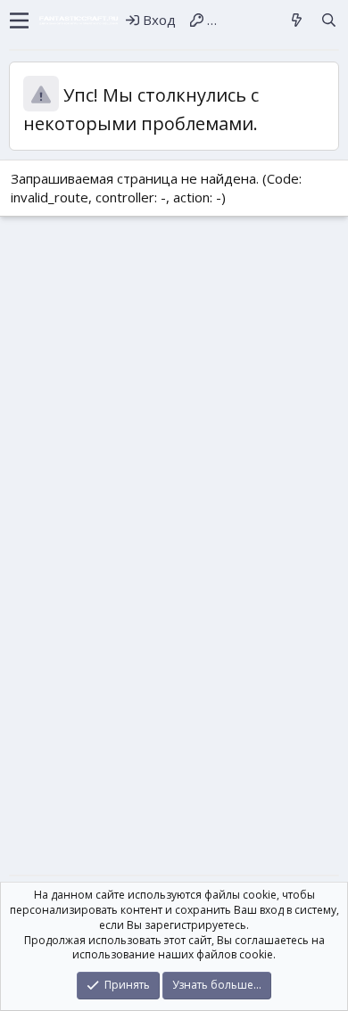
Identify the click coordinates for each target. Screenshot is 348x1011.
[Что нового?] (296, 20)
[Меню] (19, 20)
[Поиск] (328, 20)
